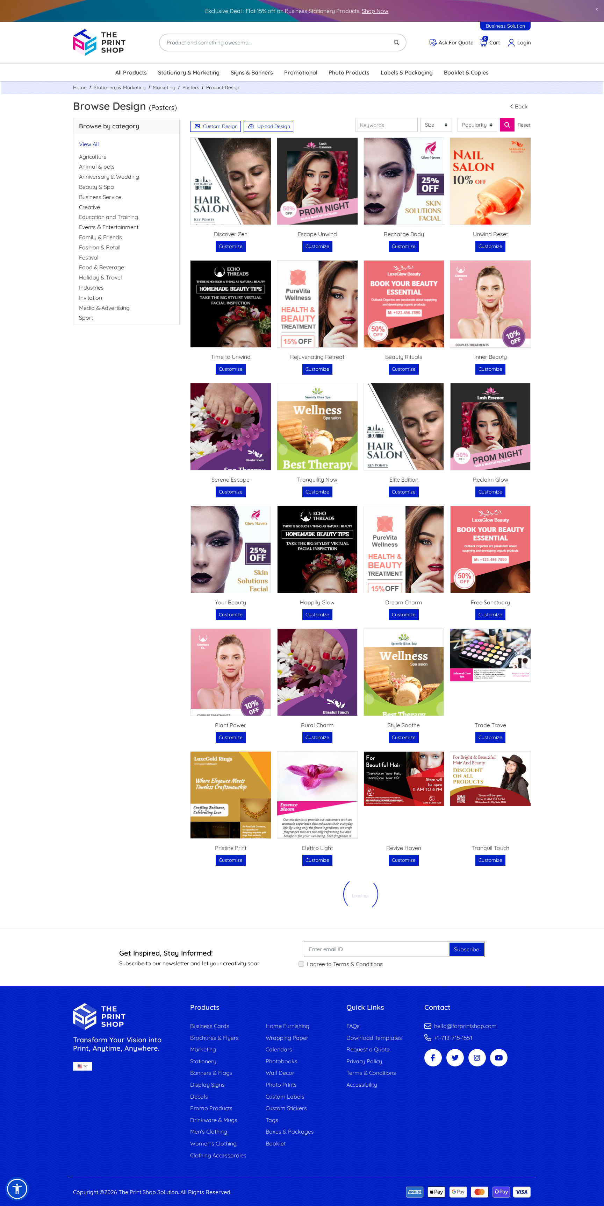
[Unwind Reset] (490, 181)
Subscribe (466, 949)
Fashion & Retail (100, 247)
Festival (89, 257)
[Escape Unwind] (317, 181)
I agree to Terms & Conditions (345, 963)
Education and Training (108, 216)
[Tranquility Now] (317, 426)
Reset (524, 125)
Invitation (90, 297)
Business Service (100, 196)
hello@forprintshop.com (465, 1025)
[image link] (126, 1016)
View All (89, 144)
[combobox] (82, 1066)
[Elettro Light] (317, 795)
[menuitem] (131, 72)
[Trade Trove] (490, 655)
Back (521, 106)
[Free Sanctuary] (490, 549)
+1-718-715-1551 (453, 1037)
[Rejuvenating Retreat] (317, 304)
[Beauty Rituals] (404, 304)
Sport (86, 317)
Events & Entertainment (108, 227)
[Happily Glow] (317, 549)
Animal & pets (97, 166)
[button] (17, 1189)
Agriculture (93, 156)
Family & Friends (100, 237)
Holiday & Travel (100, 277)
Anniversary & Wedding (109, 176)
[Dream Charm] (404, 549)
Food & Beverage (101, 267)
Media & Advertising (104, 307)
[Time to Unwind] (230, 304)
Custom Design (220, 126)
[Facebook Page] (433, 1057)
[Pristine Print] (230, 795)
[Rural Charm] (317, 672)
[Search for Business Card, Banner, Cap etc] (507, 125)
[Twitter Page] (455, 1057)
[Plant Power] (230, 672)
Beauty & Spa (96, 186)
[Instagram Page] (477, 1057)
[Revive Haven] (404, 778)
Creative (89, 207)
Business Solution (505, 26)
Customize (231, 246)
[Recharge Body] (404, 181)
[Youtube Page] (499, 1057)
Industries (91, 287)
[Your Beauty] (230, 549)
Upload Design (273, 126)
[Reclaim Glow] (490, 426)
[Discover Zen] (230, 181)
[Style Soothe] (404, 672)
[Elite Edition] (404, 426)
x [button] (597, 9)
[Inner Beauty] (490, 304)
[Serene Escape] (230, 426)
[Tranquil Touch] (490, 778)
